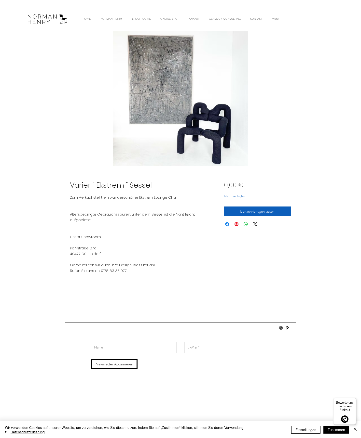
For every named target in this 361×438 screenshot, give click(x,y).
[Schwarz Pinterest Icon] (287, 328)
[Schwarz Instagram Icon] (281, 328)
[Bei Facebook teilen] (227, 224)
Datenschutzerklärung (28, 431)
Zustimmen (336, 429)
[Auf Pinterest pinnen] (236, 224)
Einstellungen (305, 429)
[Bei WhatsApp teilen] (246, 224)
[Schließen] (355, 429)
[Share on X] (255, 224)
